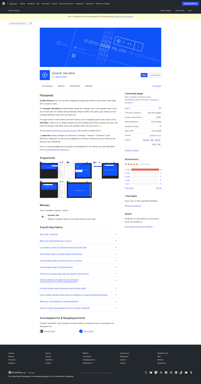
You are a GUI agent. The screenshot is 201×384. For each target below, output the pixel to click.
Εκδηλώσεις (124, 356)
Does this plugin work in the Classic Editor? (56, 267)
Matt (159, 356)
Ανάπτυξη (88, 86)
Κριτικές (61, 86)
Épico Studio (88, 331)
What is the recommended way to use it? (56, 241)
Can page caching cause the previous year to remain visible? (63, 288)
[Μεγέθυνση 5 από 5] (89, 184)
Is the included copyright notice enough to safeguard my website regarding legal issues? (74, 295)
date (152, 140)
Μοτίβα (48, 363)
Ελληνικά (31, 373)
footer (154, 144)
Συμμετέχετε (124, 353)
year (159, 144)
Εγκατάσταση (74, 86)
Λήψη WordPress (190, 3)
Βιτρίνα (48, 353)
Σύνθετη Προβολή (132, 150)
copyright (146, 140)
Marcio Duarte (61, 77)
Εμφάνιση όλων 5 (155, 135)
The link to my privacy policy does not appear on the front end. (64, 274)
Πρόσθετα (49, 360)
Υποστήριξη (156, 86)
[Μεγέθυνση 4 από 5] (62, 184)
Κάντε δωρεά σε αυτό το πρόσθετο (139, 227)
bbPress (160, 360)
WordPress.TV (88, 363)
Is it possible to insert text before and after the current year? (63, 247)
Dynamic (157, 140)
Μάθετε (85, 353)
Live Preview (155, 75)
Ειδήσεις (11, 356)
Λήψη (144, 75)
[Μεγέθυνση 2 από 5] (89, 164)
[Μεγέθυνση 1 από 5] (62, 164)
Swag (123, 363)
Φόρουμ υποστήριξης (133, 206)
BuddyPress (161, 363)
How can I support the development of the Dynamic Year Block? (65, 308)
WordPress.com (162, 353)
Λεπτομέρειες (47, 86)
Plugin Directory (13, 10)
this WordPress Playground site (63, 131)
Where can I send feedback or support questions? (59, 301)
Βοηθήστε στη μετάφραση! (123, 16)
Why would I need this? (49, 234)
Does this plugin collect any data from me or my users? (61, 261)
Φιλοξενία (12, 360)
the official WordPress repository (56, 150)
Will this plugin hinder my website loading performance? (61, 254)
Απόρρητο (11, 363)
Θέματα (48, 356)
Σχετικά (11, 353)
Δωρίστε (123, 360)
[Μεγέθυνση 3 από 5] (116, 164)
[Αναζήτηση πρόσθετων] (30, 23)
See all (158, 188)
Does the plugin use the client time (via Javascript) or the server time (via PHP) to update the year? (59, 281)
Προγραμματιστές (89, 360)
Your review (129, 188)
